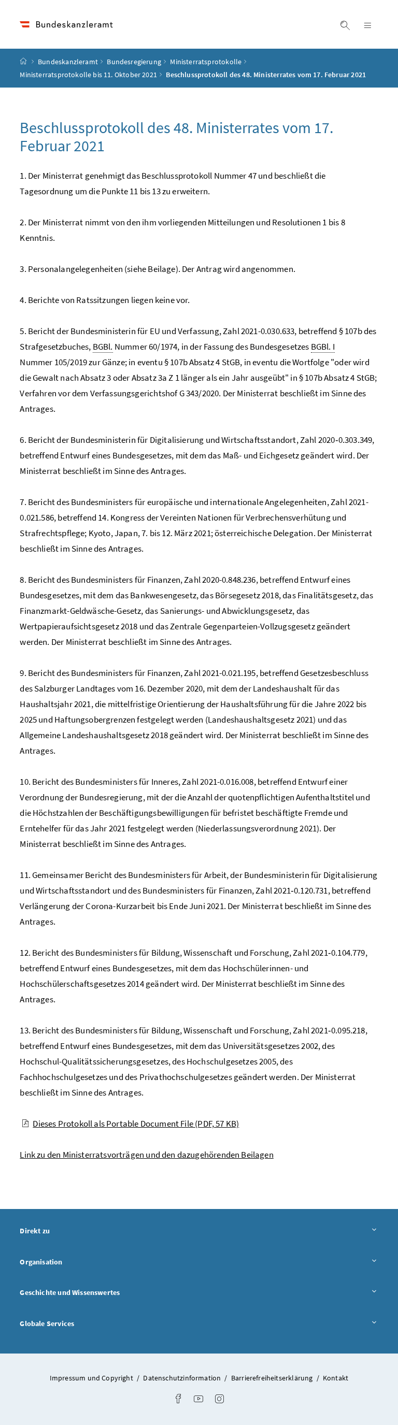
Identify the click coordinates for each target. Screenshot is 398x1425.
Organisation (70, 1261)
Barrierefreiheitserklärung (273, 1378)
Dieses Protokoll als (136, 1123)
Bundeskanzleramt (68, 61)
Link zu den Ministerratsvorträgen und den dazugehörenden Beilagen (146, 1154)
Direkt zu (63, 1230)
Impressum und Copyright (92, 1378)
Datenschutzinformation (182, 1378)
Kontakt (335, 1378)
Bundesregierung (134, 61)
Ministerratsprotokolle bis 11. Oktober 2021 (88, 74)
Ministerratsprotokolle (205, 61)
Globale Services (76, 1323)
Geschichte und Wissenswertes (98, 1292)
